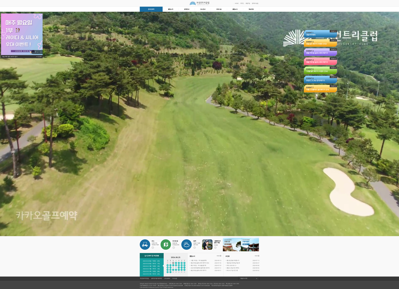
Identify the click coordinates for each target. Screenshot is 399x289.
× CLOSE (39, 56)
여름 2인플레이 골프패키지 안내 (317, 90)
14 (170, 269)
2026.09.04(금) (147, 273)
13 (167, 269)
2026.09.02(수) (147, 263)
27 (179, 263)
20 (167, 272)
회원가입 (248, 3)
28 (181, 263)
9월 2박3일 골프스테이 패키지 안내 (200, 263)
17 (179, 269)
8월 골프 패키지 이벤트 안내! (316, 44)
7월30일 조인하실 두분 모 (233, 263)
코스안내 (202, 9)
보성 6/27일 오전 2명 (232, 270)
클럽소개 (170, 9)
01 (173, 265)
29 (184, 263)
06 (167, 267)
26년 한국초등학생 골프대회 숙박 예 (200, 268)
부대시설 (218, 9)
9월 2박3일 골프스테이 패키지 (317, 62)
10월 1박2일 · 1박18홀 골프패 (198, 260)
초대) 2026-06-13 (231, 265)
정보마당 (251, 9)
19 (184, 269)
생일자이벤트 (311, 35)
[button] (40, 52)
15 (173, 269)
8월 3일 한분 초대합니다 (233, 260)
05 (184, 265)
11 (181, 267)
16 (176, 269)
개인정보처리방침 (144, 278)
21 (170, 272)
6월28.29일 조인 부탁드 (233, 268)
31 (170, 265)
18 (181, 269)
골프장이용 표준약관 (156, 278)
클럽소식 (235, 9)
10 (179, 267)
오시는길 (174, 278)
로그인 (242, 3)
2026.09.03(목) (147, 268)
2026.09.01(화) (147, 260)
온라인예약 (151, 9)
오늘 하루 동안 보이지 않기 (9, 56)
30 (167, 265)
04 (181, 265)
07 (170, 267)
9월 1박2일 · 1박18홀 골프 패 (198, 265)
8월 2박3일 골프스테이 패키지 (317, 53)
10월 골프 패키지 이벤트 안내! (317, 71)
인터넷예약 (167, 278)
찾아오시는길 (255, 3)
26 (176, 263)
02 (176, 265)
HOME (236, 3)
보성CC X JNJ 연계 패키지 (315, 80)
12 (184, 267)
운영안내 (186, 9)
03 (179, 265)
